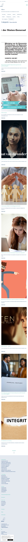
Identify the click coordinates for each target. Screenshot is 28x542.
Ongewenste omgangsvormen (6, 462)
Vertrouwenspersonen (5, 494)
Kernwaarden (3, 501)
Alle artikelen (3, 14)
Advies (2, 486)
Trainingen (3, 474)
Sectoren (3, 497)
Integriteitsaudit (3, 487)
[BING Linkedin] (1, 529)
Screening (14, 16)
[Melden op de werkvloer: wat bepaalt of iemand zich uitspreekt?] (14, 233)
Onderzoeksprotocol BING (4, 534)
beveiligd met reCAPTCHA (4, 532)
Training (18, 16)
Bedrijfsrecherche (19, 14)
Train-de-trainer (3, 482)
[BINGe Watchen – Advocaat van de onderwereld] (14, 139)
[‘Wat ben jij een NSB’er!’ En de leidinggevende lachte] (14, 186)
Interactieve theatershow (5, 479)
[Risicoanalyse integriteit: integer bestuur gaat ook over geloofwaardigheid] (14, 45)
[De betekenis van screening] (14, 421)
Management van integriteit (5, 478)
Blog (2, 512)
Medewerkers (3, 504)
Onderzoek (3, 459)
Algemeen (14, 14)
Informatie (3, 514)
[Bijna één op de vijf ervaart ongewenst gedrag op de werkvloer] (14, 279)
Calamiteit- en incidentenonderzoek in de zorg (8, 471)
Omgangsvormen (8, 16)
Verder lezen (3, 71)
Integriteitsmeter (3, 489)
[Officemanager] (14, 92)
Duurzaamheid (3, 502)
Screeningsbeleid (4, 490)
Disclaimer (2, 533)
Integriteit (3, 16)
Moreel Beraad (3, 475)
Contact (3, 509)
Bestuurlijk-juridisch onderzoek (6, 463)
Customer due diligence (4, 466)
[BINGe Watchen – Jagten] (14, 326)
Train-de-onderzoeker (4, 483)
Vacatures (2, 505)
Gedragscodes (3, 491)
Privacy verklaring (3, 531)
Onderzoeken (9, 14)
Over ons (3, 500)
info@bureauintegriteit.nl (4, 527)
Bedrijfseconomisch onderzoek (6, 470)
